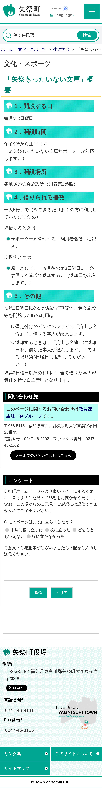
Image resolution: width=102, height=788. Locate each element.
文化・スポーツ (32, 49)
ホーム (7, 49)
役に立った (60, 530)
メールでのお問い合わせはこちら (43, 455)
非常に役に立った (26, 530)
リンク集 (12, 753)
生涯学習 (61, 49)
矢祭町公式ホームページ (21, 10)
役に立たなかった (48, 536)
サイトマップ (16, 768)
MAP (17, 688)
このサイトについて (74, 753)
